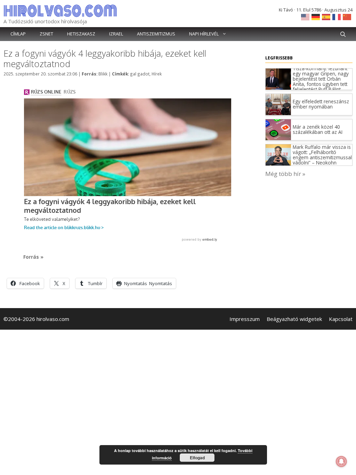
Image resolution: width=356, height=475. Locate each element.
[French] (337, 16)
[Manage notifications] (341, 461)
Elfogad (197, 457)
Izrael (116, 34)
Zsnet (46, 34)
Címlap (18, 34)
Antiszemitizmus (156, 34)
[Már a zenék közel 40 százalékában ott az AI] (278, 138)
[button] (343, 34)
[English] (305, 16)
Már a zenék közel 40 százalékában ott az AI (317, 129)
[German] (316, 16)
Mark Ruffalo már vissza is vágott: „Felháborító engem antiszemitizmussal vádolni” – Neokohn (322, 155)
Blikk (102, 74)
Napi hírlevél (204, 34)
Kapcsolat (341, 318)
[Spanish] (326, 16)
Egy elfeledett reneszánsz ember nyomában (321, 104)
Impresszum (244, 318)
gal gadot (139, 74)
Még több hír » (285, 174)
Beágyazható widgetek (294, 318)
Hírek (157, 74)
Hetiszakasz (81, 34)
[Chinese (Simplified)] (347, 16)
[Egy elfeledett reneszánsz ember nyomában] (278, 113)
